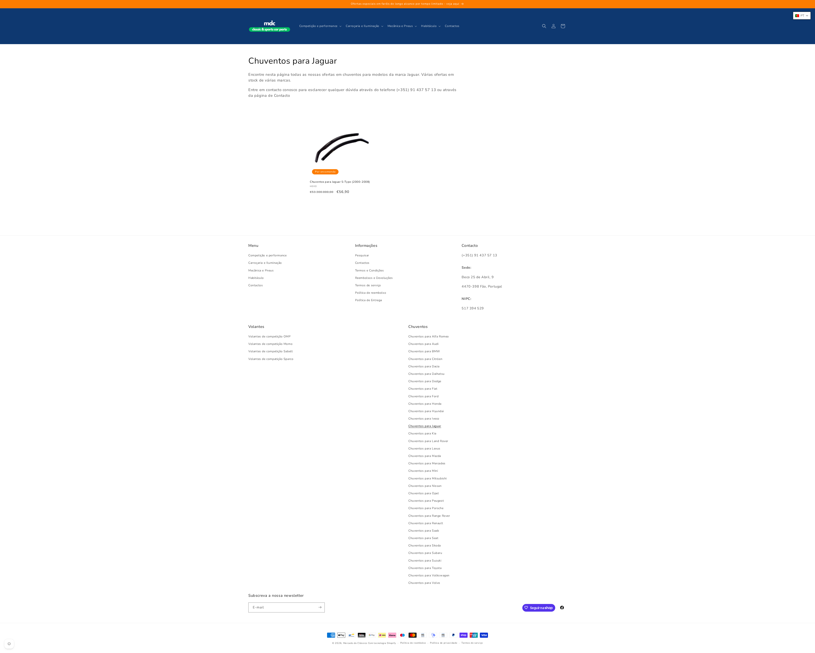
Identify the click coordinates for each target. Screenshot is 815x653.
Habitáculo (256, 278)
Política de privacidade (443, 643)
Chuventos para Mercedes (426, 464)
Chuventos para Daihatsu (426, 374)
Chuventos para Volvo (424, 583)
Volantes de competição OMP (269, 337)
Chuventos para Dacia (424, 366)
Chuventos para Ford (423, 396)
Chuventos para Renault (425, 523)
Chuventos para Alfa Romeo (428, 337)
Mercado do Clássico (355, 643)
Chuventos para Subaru (425, 553)
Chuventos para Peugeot (426, 501)
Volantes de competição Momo (270, 344)
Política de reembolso (370, 293)
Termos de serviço (368, 286)
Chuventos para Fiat (422, 389)
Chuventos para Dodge (424, 381)
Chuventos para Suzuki (424, 561)
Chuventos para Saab (423, 531)
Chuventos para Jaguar (424, 426)
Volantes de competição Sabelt (270, 352)
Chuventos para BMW (424, 352)
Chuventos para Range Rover (429, 516)
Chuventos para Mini (423, 471)
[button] (320, 26)
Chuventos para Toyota (425, 568)
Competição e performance (267, 256)
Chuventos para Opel (423, 493)
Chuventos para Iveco (423, 419)
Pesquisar (362, 256)
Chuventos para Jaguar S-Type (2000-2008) (340, 182)
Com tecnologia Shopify (382, 643)
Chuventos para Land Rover (428, 441)
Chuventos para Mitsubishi (427, 478)
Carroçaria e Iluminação (265, 263)
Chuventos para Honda (424, 404)
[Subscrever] (320, 607)
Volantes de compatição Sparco (270, 359)
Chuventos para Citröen (425, 359)
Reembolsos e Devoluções (374, 278)
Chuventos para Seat (423, 538)
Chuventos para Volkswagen (429, 576)
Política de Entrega (368, 300)
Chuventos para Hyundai (426, 411)
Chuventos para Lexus (424, 449)
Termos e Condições (369, 270)
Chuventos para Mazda (424, 456)
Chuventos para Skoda (424, 546)
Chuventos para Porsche (425, 508)
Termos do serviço (472, 643)
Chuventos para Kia (422, 434)
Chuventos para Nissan (425, 486)
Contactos (255, 286)
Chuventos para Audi (423, 344)
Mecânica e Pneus (261, 270)
